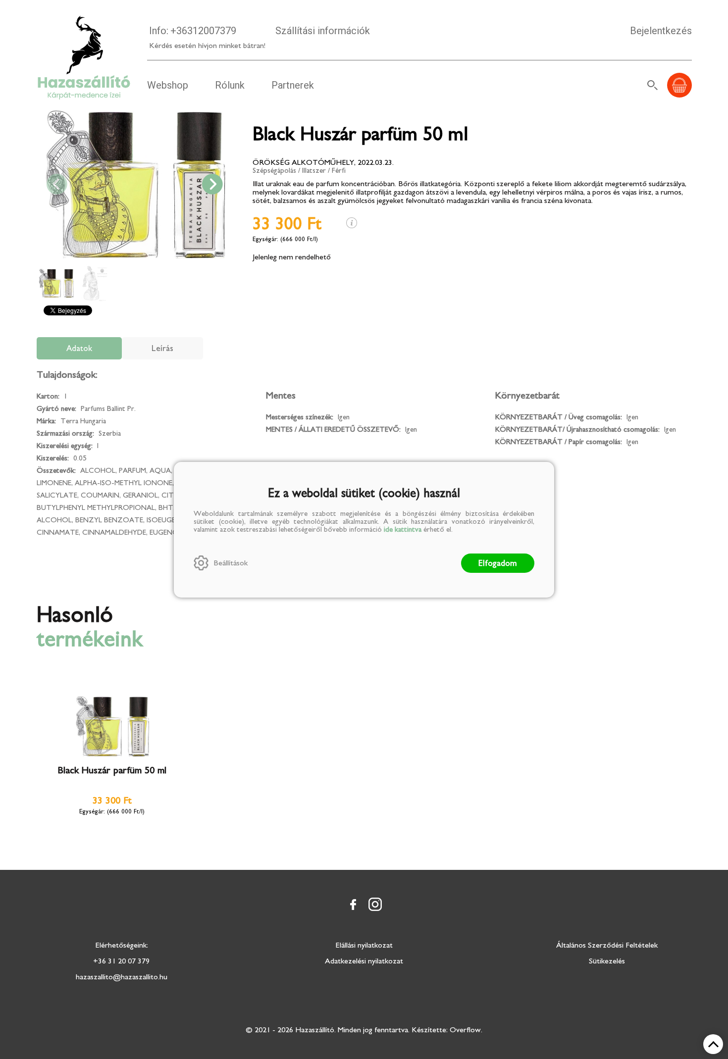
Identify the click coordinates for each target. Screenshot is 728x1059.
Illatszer (314, 170)
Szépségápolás (274, 170)
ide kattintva (402, 529)
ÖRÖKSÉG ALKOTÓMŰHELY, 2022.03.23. (323, 162)
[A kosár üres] (679, 85)
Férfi (339, 170)
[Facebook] (353, 904)
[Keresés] (652, 85)
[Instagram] (375, 904)
